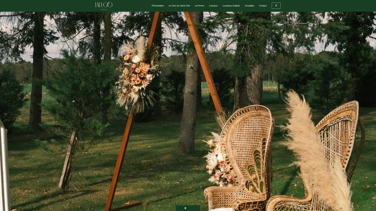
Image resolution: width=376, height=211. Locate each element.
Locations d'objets (231, 5)
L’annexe (213, 5)
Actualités (249, 5)
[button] (180, 208)
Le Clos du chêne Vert (179, 5)
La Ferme (199, 5)
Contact (263, 5)
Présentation (158, 5)
